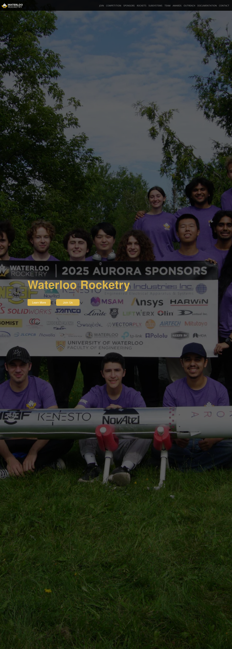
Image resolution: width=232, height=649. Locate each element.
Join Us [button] (68, 302)
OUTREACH (189, 5)
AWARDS (177, 5)
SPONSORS (129, 5)
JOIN (101, 5)
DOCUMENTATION (207, 5)
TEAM (167, 5)
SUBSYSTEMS (155, 5)
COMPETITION (113, 5)
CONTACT (224, 5)
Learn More (39, 302)
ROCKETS (141, 5)
